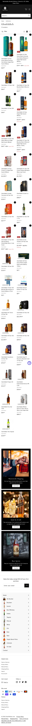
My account (4, 673)
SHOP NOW (16, 485)
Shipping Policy (5, 669)
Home (2, 21)
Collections (8, 21)
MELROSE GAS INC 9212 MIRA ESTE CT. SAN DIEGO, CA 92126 (13, 721)
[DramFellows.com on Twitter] (23, 682)
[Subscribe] (26, 585)
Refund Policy (4, 666)
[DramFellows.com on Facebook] (20, 682)
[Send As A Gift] (16, 505)
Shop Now (16, 568)
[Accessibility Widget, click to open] (29, 363)
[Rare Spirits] (16, 546)
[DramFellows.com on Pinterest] (26, 682)
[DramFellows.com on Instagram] (17, 682)
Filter (5, 31)
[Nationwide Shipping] (16, 464)
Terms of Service (5, 662)
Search (3, 671)
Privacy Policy (4, 664)
